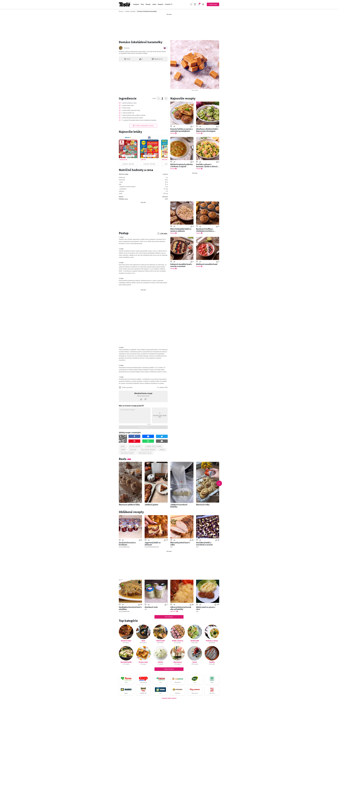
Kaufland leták (123, 159)
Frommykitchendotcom (152, 547)
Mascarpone (177, 662)
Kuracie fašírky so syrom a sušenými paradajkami (181, 130)
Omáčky (212, 662)
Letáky (154, 4)
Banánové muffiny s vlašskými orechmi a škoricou (205, 230)
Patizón (160, 662)
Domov (121, 11)
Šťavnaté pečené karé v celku (180, 543)
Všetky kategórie (169, 669)
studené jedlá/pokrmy (154, 446)
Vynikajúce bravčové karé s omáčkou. (130, 608)
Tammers (126, 48)
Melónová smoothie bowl (206, 264)
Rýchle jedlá (195, 641)
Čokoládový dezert (127, 453)
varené (123, 449)
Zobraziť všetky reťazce (169, 698)
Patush (172, 133)
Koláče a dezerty (130, 11)
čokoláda (133, 449)
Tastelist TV (168, 4)
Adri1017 (173, 611)
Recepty (148, 4)
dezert (123, 446)
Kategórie (136, 4)
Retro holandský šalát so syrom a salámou (180, 230)
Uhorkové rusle (151, 607)
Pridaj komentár (143, 427)
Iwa (171, 547)
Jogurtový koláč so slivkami (153, 543)
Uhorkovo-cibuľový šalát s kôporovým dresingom (207, 130)
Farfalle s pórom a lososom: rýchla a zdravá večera (206, 165)
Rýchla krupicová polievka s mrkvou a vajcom (181, 165)
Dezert (195, 662)
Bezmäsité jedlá (126, 662)
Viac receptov (169, 617)
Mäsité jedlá (160, 641)
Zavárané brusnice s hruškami (127, 543)
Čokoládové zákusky (148, 449)
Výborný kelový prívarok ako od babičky (180, 608)
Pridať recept (213, 4)
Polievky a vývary (212, 641)
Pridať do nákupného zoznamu (144, 125)
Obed (143, 641)
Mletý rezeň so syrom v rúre (205, 608)
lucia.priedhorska (124, 547)
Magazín (160, 4)
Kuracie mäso (143, 662)
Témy (142, 4)
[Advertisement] (169, 26)
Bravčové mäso (126, 641)
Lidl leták (143, 159)
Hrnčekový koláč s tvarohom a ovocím (204, 543)
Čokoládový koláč (145, 453)
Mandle (162, 449)
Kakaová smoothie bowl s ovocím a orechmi (181, 265)
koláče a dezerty (135, 446)
